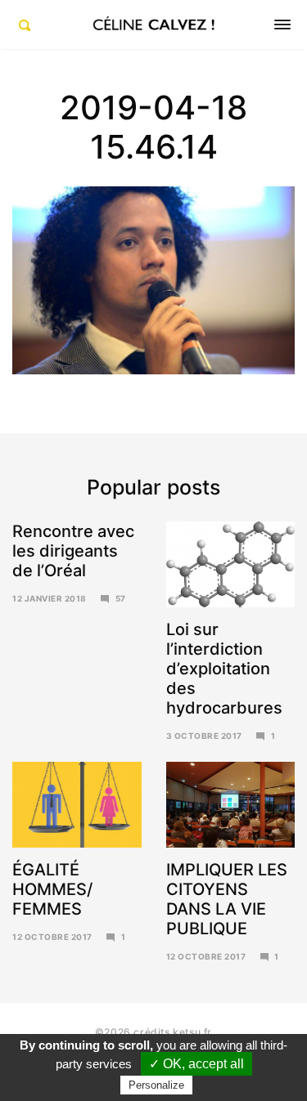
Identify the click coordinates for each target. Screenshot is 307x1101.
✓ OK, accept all (196, 1064)
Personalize (156, 1085)
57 (120, 598)
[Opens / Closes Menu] (282, 24)
